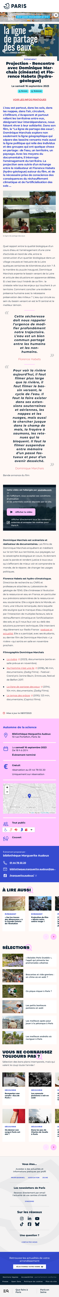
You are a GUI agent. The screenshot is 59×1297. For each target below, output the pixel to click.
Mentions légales (10, 1277)
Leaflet (32, 812)
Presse (5, 1281)
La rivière (12, 659)
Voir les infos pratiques (29, 99)
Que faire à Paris (22, 1291)
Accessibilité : (38, 1277)
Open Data (16, 1281)
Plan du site (51, 1281)
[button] (29, 796)
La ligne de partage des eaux (23, 686)
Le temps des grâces (18, 695)
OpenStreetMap (45, 812)
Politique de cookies (33, 1281)
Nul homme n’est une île (20, 668)
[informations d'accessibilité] (18, 829)
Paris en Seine (44, 1291)
